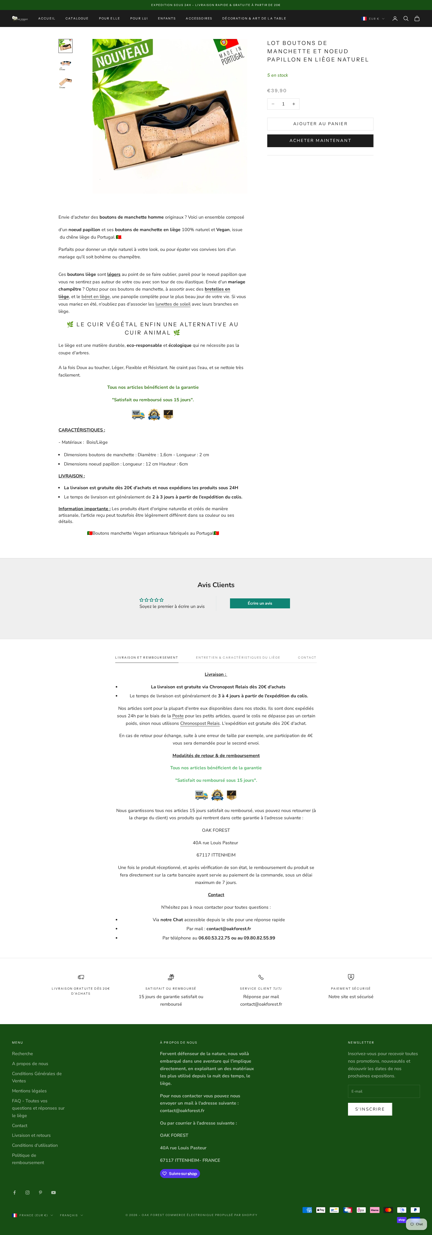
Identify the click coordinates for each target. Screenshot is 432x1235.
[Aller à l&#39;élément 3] (65, 82)
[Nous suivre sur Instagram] (27, 1192)
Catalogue (77, 18)
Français (69, 1215)
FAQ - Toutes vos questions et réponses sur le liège (38, 1108)
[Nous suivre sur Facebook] (14, 1192)
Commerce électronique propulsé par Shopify (212, 1215)
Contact (19, 1126)
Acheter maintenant (321, 140)
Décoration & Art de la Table (254, 18)
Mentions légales (29, 1091)
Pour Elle (109, 18)
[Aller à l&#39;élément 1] (65, 46)
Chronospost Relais (200, 723)
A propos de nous (30, 1064)
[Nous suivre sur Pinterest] (40, 1192)
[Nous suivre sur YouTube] (53, 1192)
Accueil (47, 18)
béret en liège (96, 297)
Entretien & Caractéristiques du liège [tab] (238, 657)
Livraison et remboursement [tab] (146, 657)
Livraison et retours (31, 1135)
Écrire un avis (260, 603)
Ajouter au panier (320, 124)
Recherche (22, 1054)
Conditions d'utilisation (35, 1145)
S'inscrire (370, 1109)
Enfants (167, 18)
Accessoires (199, 18)
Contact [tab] (307, 657)
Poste (178, 716)
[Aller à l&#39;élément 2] (65, 64)
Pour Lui (139, 18)
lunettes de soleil (173, 304)
